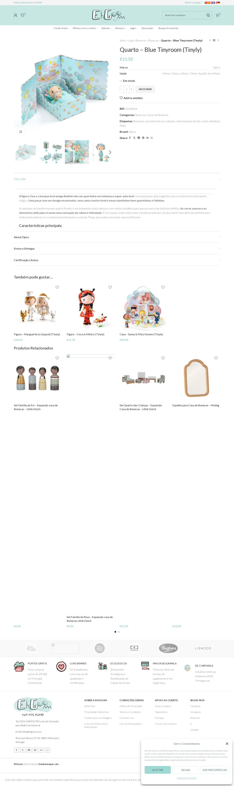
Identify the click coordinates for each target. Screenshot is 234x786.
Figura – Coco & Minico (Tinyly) (85, 334)
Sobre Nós (89, 706)
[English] (212, 2)
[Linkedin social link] (147, 137)
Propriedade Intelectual (96, 711)
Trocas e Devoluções (166, 723)
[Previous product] (210, 40)
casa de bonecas (154, 121)
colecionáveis (184, 121)
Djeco (132, 131)
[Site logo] (107, 14)
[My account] (15, 15)
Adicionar (145, 89)
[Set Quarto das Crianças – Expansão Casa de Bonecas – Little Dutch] (143, 378)
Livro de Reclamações (131, 723)
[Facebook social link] (130, 137)
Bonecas (153, 40)
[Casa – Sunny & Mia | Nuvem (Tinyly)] (143, 307)
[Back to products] (214, 40)
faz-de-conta (200, 121)
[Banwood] (65, 648)
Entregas (159, 717)
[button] (227, 743)
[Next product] (218, 40)
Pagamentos (161, 711)
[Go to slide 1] (115, 632)
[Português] (206, 2)
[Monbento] (134, 648)
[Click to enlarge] (20, 131)
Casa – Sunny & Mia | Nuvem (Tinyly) (141, 334)
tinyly (123, 125)
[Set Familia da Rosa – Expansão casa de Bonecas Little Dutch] (90, 484)
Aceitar (157, 769)
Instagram (195, 711)
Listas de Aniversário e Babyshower (96, 725)
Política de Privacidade (186, 778)
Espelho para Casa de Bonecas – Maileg (196, 405)
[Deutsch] (218, 2)
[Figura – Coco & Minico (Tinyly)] (90, 307)
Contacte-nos (127, 717)
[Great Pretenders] (31, 648)
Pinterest (195, 717)
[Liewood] (203, 648)
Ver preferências (214, 769)
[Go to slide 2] (119, 632)
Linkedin (194, 729)
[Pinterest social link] (143, 137)
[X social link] (134, 137)
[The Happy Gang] (100, 648)
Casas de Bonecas (157, 114)
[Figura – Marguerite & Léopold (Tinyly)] (38, 307)
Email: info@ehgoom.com (28, 731)
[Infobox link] (32, 673)
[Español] (209, 2)
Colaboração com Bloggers (98, 717)
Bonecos (140, 40)
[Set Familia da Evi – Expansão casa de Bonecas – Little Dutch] (38, 378)
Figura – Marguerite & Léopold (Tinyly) (37, 334)
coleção (170, 121)
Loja (130, 40)
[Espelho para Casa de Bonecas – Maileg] (196, 378)
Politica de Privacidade (131, 706)
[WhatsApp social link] (152, 137)
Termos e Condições (130, 711)
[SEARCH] (208, 15)
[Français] (215, 2)
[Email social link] (138, 137)
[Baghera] (168, 648)
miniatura (214, 121)
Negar (185, 769)
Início (123, 40)
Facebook (195, 706)
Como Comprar (163, 706)
